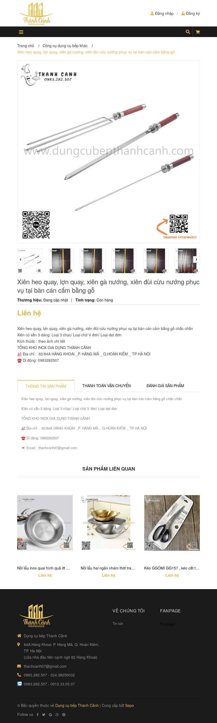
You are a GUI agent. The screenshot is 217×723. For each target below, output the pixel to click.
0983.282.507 (35, 674)
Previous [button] (20, 259)
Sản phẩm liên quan (108, 468)
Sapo (129, 705)
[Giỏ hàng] (198, 31)
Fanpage (167, 624)
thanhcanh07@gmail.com (45, 666)
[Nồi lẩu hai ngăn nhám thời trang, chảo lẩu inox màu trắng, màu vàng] (108, 523)
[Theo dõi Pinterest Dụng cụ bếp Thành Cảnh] (63, 714)
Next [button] (196, 259)
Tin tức (117, 623)
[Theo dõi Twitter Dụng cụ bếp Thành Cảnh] (43, 714)
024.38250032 (63, 674)
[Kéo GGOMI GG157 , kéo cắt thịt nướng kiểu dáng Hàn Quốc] (172, 523)
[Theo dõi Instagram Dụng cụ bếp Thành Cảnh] (57, 714)
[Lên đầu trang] (202, 697)
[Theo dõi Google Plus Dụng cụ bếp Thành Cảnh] (50, 714)
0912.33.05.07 (63, 683)
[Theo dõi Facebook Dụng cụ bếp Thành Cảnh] (37, 714)
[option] (30, 260)
